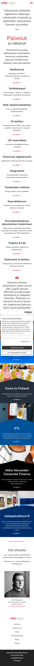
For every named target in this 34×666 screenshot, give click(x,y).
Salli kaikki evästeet (17, 348)
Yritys (17, 632)
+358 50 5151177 (17, 604)
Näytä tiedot (25, 341)
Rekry (17, 639)
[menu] (31, 3)
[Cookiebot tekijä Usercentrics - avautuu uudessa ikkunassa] (24, 312)
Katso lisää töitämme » (17, 541)
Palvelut (17, 624)
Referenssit (17, 628)
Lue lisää (16, 83)
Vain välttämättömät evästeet (17, 353)
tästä (13, 561)
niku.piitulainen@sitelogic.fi (17, 606)
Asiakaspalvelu (17, 636)
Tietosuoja (17, 661)
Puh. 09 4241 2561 (17, 655)
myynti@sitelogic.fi (17, 658)
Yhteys (17, 643)
